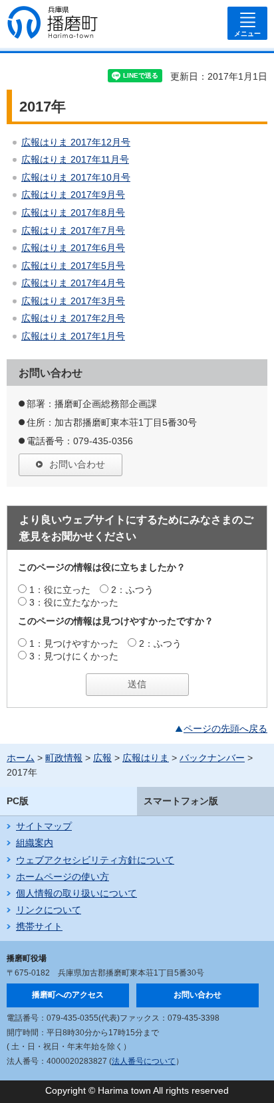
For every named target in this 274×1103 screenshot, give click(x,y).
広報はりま (145, 757)
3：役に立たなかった (73, 602)
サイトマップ (44, 826)
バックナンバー (212, 757)
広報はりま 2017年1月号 (73, 336)
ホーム (21, 757)
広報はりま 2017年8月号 (73, 212)
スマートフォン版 (181, 801)
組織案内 (34, 842)
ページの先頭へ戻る (225, 728)
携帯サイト (39, 926)
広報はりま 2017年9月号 (73, 194)
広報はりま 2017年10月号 (75, 177)
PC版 (18, 801)
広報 (102, 757)
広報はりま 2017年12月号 (75, 142)
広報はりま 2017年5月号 (73, 265)
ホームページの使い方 (62, 876)
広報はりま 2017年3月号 (73, 301)
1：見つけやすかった (73, 643)
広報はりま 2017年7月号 (73, 230)
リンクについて (48, 909)
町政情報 (63, 757)
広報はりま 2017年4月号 (73, 283)
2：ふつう (132, 589)
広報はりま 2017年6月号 (73, 247)
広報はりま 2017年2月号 (73, 318)
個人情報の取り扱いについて (76, 893)
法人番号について (144, 1061)
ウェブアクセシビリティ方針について (95, 860)
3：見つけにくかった (73, 656)
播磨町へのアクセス (68, 994)
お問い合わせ (77, 464)
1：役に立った (59, 589)
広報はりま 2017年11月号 (75, 159)
